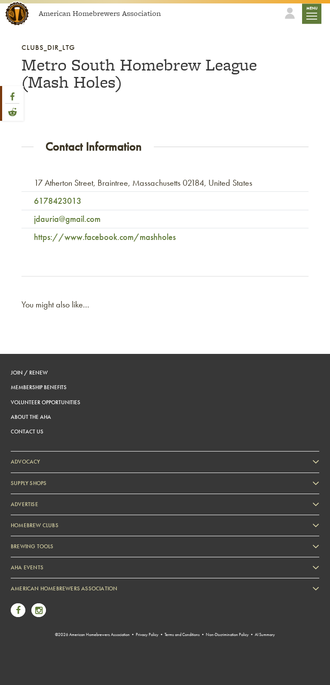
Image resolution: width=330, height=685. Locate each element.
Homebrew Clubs (34, 525)
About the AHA (31, 417)
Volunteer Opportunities (45, 402)
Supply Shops (28, 483)
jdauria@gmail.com (67, 218)
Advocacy (25, 461)
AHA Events (27, 567)
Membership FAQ (39, 613)
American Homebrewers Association (64, 588)
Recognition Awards (42, 626)
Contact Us (27, 431)
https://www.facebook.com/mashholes (105, 237)
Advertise (24, 504)
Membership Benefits (39, 387)
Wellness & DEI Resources (48, 638)
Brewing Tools (32, 546)
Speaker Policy (36, 665)
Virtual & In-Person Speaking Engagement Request (75, 652)
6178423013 (57, 200)
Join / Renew (29, 372)
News (26, 600)
